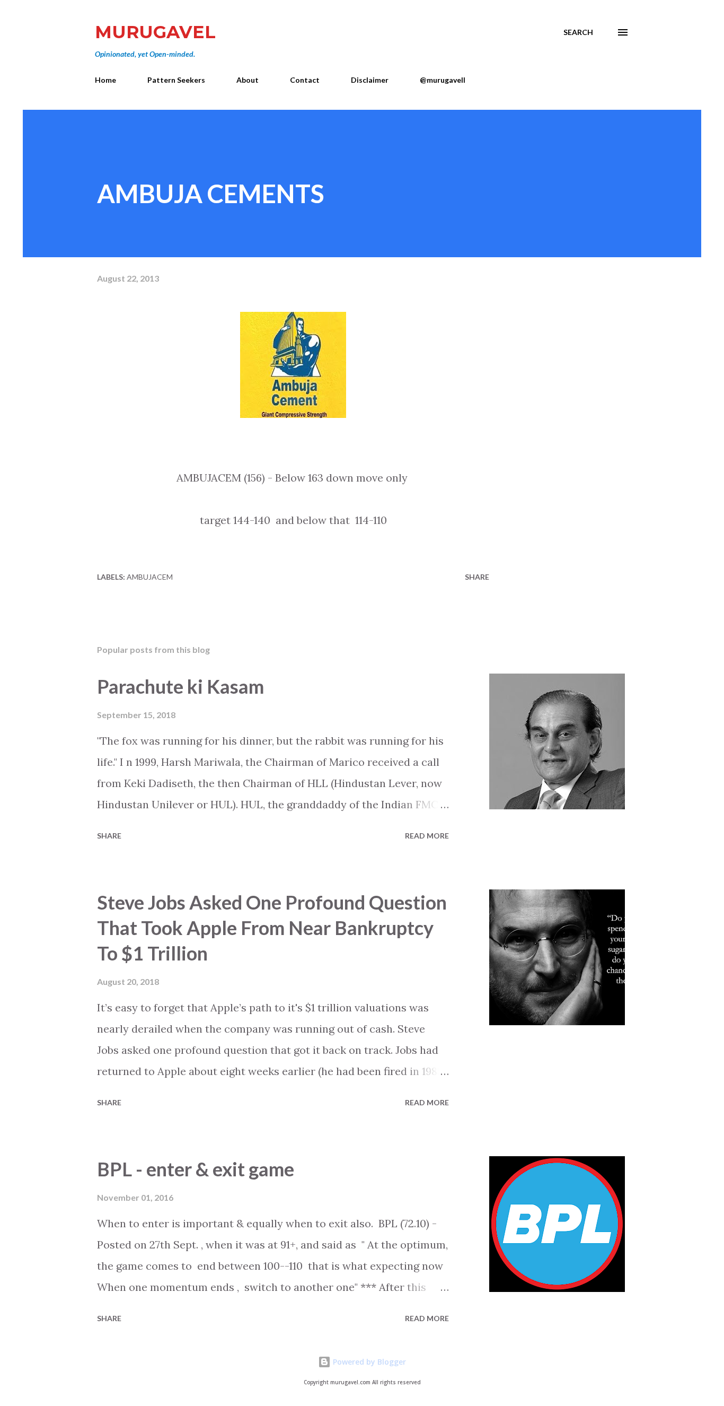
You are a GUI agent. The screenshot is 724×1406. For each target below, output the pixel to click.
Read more (427, 835)
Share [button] (477, 576)
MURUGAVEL (155, 31)
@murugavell (442, 79)
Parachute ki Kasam (180, 686)
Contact (305, 79)
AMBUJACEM (150, 576)
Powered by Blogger (368, 1362)
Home (105, 79)
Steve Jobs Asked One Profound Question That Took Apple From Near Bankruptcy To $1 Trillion (272, 927)
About (247, 79)
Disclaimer (370, 79)
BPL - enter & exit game (195, 1169)
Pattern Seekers (176, 79)
